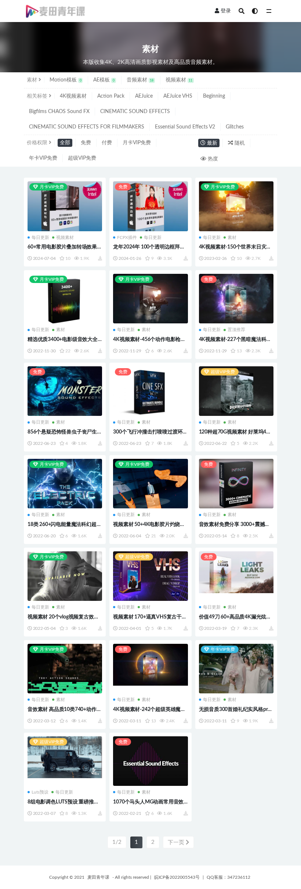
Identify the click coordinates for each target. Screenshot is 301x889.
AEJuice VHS (177, 96)
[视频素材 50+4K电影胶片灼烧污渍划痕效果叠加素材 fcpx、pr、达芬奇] (150, 484)
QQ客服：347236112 (228, 877)
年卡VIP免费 (43, 158)
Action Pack (110, 96)
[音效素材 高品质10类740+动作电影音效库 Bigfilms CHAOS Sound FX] (65, 669)
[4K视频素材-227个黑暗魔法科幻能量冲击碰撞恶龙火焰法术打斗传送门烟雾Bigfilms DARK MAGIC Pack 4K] (236, 299)
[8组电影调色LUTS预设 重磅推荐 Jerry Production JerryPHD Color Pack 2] (65, 757)
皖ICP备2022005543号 (177, 877)
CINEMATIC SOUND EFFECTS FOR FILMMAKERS (86, 127)
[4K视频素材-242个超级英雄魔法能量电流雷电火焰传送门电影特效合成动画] (150, 665)
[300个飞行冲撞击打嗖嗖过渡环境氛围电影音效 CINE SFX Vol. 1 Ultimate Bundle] (150, 391)
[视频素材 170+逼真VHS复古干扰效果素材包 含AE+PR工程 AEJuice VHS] (150, 576)
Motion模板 (65, 80)
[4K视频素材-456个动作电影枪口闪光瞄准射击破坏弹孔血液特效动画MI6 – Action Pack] (150, 299)
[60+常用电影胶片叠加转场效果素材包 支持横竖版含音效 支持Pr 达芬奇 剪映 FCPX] (65, 206)
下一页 (177, 842)
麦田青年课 (98, 877)
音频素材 (140, 80)
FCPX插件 (127, 237)
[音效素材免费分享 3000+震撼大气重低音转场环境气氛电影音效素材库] (236, 484)
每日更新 (40, 237)
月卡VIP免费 (137, 142)
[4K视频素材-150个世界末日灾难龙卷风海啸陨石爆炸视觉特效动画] (236, 206)
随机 (239, 143)
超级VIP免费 (82, 158)
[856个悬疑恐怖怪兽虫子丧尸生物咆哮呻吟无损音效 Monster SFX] (65, 391)
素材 (232, 237)
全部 (65, 142)
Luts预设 (40, 792)
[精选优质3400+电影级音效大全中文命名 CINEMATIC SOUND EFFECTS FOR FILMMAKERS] (65, 299)
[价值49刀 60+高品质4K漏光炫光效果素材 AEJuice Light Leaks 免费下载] (236, 572)
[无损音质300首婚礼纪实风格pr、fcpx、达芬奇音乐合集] (236, 669)
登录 (226, 11)
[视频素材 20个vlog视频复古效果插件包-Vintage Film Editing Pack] (65, 576)
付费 (107, 142)
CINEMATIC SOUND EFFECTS (135, 111)
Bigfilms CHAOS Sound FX (59, 111)
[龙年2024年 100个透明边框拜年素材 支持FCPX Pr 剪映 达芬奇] (150, 206)
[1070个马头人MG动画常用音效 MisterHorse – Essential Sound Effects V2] (150, 761)
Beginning (214, 96)
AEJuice (144, 96)
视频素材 (179, 80)
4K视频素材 (73, 96)
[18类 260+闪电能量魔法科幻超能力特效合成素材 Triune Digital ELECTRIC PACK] (65, 484)
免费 (86, 142)
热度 (212, 159)
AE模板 (104, 80)
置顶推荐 (236, 329)
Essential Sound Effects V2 (185, 127)
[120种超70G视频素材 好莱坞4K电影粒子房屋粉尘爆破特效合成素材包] (236, 391)
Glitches (235, 127)
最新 (211, 143)
